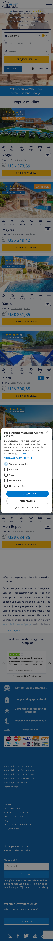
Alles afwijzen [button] (27, 501)
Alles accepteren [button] (27, 493)
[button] (26, 458)
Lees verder (22, 453)
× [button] (47, 432)
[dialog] (26, 470)
